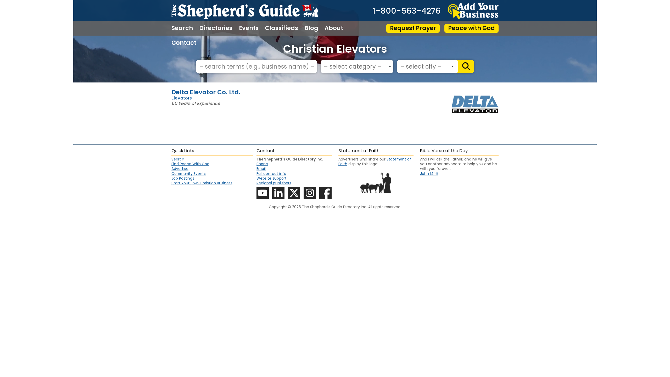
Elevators (181, 98)
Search (182, 28)
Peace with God (471, 28)
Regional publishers (273, 183)
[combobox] (357, 66)
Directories (215, 28)
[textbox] (356, 66)
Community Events (188, 173)
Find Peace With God (190, 164)
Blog (311, 28)
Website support (271, 178)
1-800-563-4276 (406, 11)
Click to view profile (335, 92)
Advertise (179, 168)
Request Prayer (413, 28)
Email (261, 168)
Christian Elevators (335, 48)
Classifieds (281, 28)
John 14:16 (429, 173)
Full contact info (271, 173)
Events (249, 28)
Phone (262, 164)
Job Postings (182, 178)
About (334, 28)
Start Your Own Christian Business (201, 183)
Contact (183, 43)
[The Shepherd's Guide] (244, 10)
